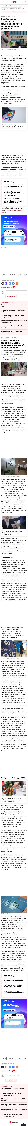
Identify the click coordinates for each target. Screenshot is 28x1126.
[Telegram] (9, 283)
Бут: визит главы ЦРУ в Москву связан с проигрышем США (12, 316)
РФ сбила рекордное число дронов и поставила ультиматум (11, 1094)
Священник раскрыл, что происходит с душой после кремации (12, 332)
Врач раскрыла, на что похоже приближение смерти (14, 305)
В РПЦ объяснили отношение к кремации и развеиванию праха (13, 1089)
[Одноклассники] (16, 283)
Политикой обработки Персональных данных (11, 7)
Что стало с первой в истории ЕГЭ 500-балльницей (12, 326)
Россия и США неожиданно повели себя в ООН (13, 310)
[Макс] (6, 283)
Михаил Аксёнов (6, 247)
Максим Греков (6, 1031)
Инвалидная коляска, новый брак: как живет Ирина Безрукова (14, 321)
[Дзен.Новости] (2, 283)
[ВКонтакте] (13, 283)
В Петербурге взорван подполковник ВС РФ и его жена (14, 1099)
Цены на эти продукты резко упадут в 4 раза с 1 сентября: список (14, 1105)
